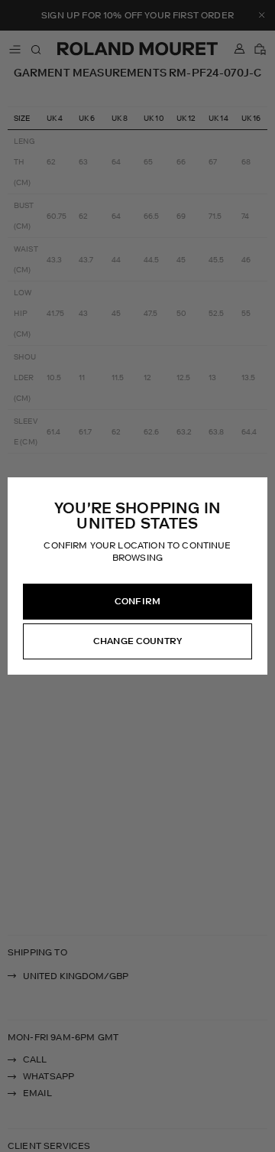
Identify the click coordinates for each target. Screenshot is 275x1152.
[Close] (255, 489)
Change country (137, 641)
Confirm (137, 601)
